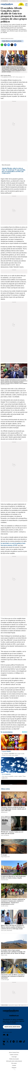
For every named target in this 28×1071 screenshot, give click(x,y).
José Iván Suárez (4, 879)
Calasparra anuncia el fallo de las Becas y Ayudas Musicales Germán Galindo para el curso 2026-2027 (13, 808)
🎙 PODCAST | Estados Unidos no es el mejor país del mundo (12, 832)
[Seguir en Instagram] (17, 1041)
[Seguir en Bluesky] (4, 1041)
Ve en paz (4, 855)
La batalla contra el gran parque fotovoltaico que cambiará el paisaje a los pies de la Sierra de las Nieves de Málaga (13, 951)
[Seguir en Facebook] (11, 1041)
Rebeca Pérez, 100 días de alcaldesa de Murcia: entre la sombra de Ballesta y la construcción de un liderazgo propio (12, 927)
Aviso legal (14, 1056)
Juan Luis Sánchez (5, 835)
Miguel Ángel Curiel (5, 856)
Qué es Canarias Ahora (14, 1052)
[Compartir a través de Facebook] (5, 45)
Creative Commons (14, 1054)
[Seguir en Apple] (7, 1035)
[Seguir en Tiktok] (24, 1041)
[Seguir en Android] (4, 1035)
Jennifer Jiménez (4, 905)
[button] (14, 758)
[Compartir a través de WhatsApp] (2, 45)
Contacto (14, 1065)
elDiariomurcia (4, 812)
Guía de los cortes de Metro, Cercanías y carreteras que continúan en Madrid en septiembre (13, 976)
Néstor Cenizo (4, 955)
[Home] (7, 4)
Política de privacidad (14, 1059)
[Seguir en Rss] (4, 1044)
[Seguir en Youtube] (20, 1041)
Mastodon (14, 1067)
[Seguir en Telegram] (14, 1041)
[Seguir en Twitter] (7, 1041)
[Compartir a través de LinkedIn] (15, 45)
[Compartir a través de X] (12, 45)
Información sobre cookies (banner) (14, 1061)
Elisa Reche (9, 930)
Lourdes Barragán (5, 979)
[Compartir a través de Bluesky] (8, 45)
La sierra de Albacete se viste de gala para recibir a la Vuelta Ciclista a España (13, 877)
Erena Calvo (3, 930)
